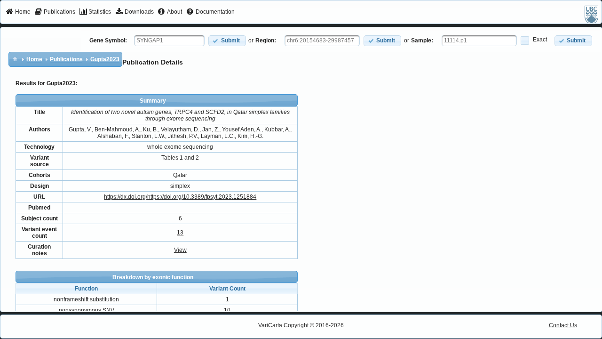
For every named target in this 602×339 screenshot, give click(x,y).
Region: (265, 40)
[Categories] (15, 59)
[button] (227, 40)
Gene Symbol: (108, 40)
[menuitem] (18, 12)
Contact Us (563, 325)
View (180, 250)
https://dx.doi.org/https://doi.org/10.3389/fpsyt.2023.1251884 (180, 197)
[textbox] (169, 40)
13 (180, 232)
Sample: (422, 40)
